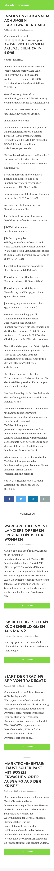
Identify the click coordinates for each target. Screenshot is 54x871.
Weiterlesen (27, 605)
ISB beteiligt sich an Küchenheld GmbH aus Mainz (26, 627)
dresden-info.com (17, 5)
